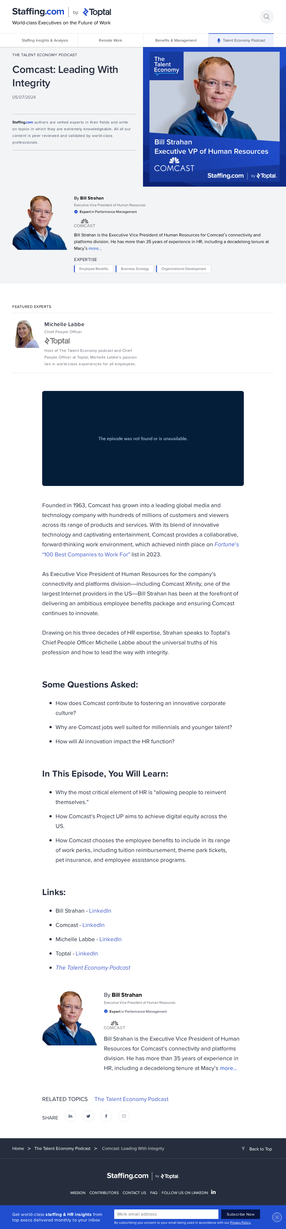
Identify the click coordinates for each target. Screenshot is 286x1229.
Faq (154, 1192)
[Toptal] (97, 12)
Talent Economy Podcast (244, 40)
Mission (77, 1192)
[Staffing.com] (38, 12)
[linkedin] (70, 1118)
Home (18, 1148)
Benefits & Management (176, 40)
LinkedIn (100, 910)
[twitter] (88, 1118)
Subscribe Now (240, 1214)
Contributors (104, 1192)
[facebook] (106, 1118)
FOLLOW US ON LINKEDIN (185, 1192)
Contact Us (134, 1192)
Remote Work (110, 40)
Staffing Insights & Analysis (45, 40)
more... (95, 248)
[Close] (277, 1217)
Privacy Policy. (240, 1222)
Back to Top (260, 1149)
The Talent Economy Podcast (44, 55)
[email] (124, 1118)
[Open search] (267, 17)
